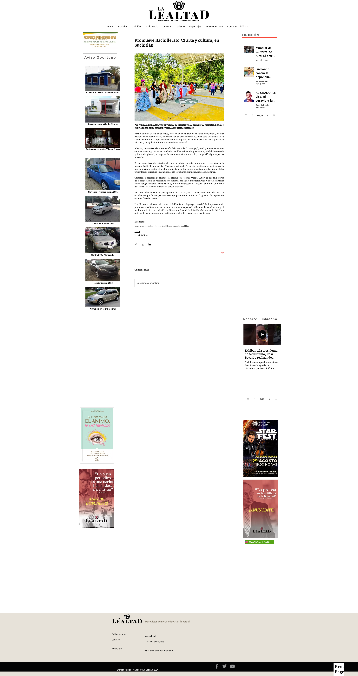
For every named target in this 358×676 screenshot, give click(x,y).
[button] (122, 26)
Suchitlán (185, 226)
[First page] (247, 398)
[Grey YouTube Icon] (232, 666)
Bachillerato (167, 226)
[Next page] (269, 398)
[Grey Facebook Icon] (217, 666)
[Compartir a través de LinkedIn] (149, 244)
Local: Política (142, 235)
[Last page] (276, 398)
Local (137, 231)
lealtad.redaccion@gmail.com (158, 650)
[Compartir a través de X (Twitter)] (142, 244)
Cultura (158, 226)
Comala (176, 226)
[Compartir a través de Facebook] (136, 244)
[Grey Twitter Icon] (225, 666)
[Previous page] (254, 398)
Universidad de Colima (144, 226)
